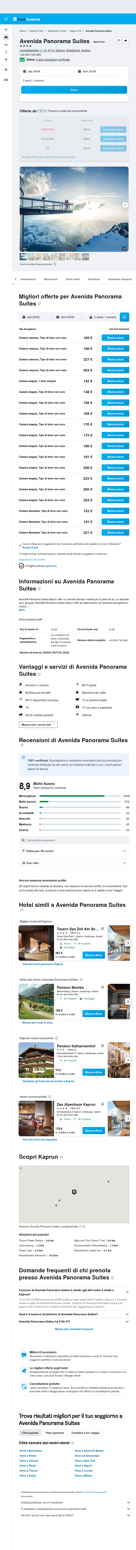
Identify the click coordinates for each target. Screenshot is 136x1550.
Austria (33, 30)
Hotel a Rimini (28, 1455)
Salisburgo (53, 30)
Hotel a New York (85, 1460)
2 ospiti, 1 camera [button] (33, 80)
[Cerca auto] (6, 44)
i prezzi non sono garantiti (95, 1492)
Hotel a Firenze (29, 1470)
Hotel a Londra (84, 1470)
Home (23, 30)
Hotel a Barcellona (31, 1450)
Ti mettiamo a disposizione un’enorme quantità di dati (53, 1509)
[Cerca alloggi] (6, 37)
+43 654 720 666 (30, 55)
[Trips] (6, 69)
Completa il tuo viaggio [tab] (86, 1432)
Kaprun (73, 30)
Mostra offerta (93, 955)
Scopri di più (30, 547)
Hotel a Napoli (83, 1465)
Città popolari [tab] (30, 1432)
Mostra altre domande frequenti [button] (74, 1329)
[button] (6, 19)
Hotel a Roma (28, 1465)
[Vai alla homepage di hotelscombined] (26, 19)
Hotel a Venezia (29, 1460)
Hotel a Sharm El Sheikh (89, 1450)
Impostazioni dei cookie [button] (32, 559)
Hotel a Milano (83, 1475)
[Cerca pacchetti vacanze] (6, 52)
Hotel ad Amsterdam (87, 1455)
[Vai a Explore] (6, 59)
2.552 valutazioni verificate (53, 59)
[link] (43, 964)
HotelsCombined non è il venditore (42, 1502)
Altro (22, 610)
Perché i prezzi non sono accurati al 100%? (47, 1515)
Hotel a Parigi (28, 1475)
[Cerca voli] (6, 29)
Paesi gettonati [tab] (55, 1432)
